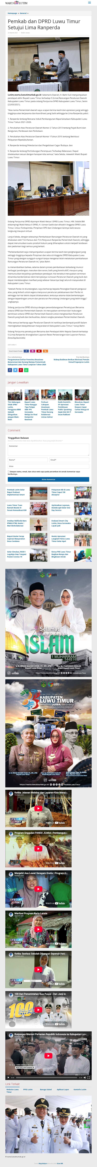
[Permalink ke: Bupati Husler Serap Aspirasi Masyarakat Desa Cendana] (38, 539)
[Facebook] (27, 351)
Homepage (12, 13)
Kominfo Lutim (80, 1089)
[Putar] (8, 1077)
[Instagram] (33, 351)
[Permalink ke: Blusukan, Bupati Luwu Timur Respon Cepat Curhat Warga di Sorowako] (82, 395)
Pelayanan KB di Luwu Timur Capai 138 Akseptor (61, 492)
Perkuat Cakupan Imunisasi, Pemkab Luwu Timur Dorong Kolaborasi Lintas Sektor (47, 409)
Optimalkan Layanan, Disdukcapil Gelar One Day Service (61, 507)
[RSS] (46, 351)
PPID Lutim (28, 1089)
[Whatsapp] (26, 370)
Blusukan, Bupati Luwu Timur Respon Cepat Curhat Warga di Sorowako (82, 407)
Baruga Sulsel (46, 1089)
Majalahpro (43, 1163)
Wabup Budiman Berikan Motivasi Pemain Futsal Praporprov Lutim (71, 359)
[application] (48, 1055)
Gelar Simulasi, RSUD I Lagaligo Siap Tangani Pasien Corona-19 (16, 554)
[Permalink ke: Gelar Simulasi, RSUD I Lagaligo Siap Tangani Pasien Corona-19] (38, 555)
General (23, 13)
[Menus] (89, 3)
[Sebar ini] (10, 370)
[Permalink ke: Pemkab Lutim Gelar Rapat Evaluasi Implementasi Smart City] (38, 493)
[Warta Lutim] (16, 2)
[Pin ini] (21, 370)
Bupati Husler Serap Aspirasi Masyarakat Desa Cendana (16, 538)
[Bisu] (85, 1077)
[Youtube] (39, 351)
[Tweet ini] (15, 370)
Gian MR (60, 1163)
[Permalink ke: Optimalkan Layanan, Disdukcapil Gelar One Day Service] (82, 508)
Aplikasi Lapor (63, 1089)
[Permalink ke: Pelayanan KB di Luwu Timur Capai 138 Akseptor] (82, 493)
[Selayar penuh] (88, 1077)
